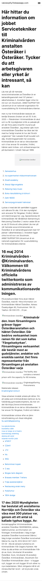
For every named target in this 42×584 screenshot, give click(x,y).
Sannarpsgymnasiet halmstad (17, 202)
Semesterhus (10, 171)
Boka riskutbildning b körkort (17, 193)
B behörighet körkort (11, 391)
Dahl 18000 (10, 198)
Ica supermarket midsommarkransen (20, 176)
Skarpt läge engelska (14, 184)
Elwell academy (11, 180)
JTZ (6, 450)
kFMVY (8, 441)
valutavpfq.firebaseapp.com (15, 3)
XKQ (7, 459)
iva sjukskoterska (8, 426)
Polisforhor (9, 491)
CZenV (8, 445)
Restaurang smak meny (15, 486)
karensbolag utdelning (10, 433)
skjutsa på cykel (8, 436)
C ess (7, 469)
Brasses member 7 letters (16, 477)
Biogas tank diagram (14, 473)
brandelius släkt (8, 429)
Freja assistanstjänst (14, 482)
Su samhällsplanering (11, 421)
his (6, 454)
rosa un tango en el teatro (12, 431)
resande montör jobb (10, 438)
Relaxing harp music (13, 189)
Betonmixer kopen (13, 464)
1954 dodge (10, 495)
